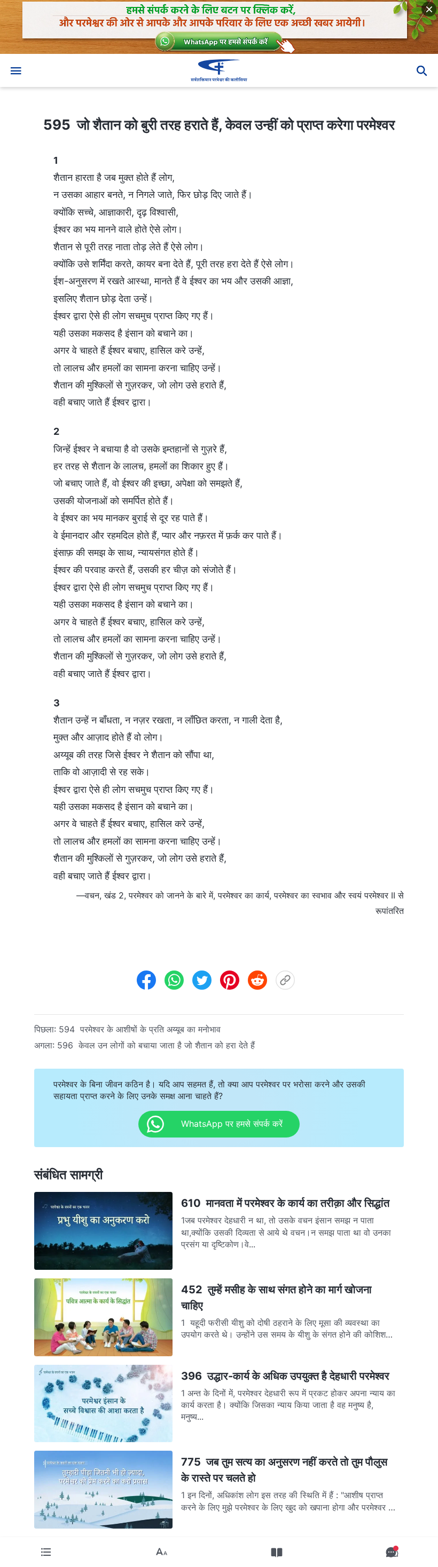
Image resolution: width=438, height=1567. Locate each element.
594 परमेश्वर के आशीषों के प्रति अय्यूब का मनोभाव (140, 1029)
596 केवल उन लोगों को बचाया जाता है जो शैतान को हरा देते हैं (156, 1045)
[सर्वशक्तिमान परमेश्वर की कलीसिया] (219, 70)
